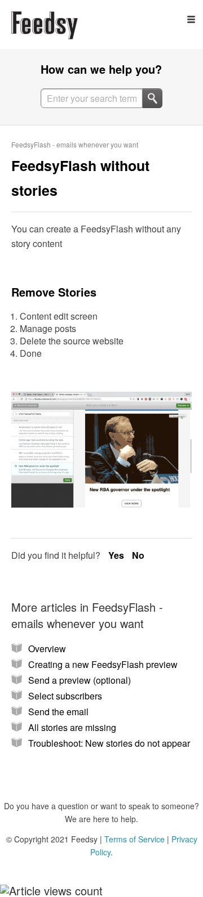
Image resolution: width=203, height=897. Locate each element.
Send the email (58, 711)
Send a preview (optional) (79, 680)
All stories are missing (72, 727)
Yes (117, 555)
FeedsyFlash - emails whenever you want (74, 144)
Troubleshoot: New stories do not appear (109, 743)
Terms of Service (134, 839)
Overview (47, 648)
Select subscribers (65, 695)
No (138, 555)
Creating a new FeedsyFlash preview (103, 664)
